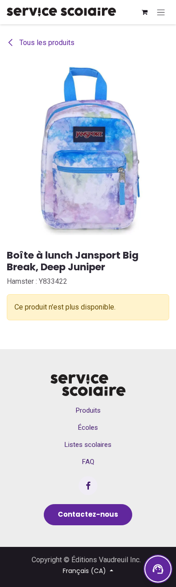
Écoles (88, 427)
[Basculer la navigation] (161, 12)
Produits (88, 410)
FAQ (88, 462)
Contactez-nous (88, 514)
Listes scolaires (88, 445)
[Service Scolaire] (88, 385)
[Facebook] (88, 485)
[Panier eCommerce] (144, 12)
